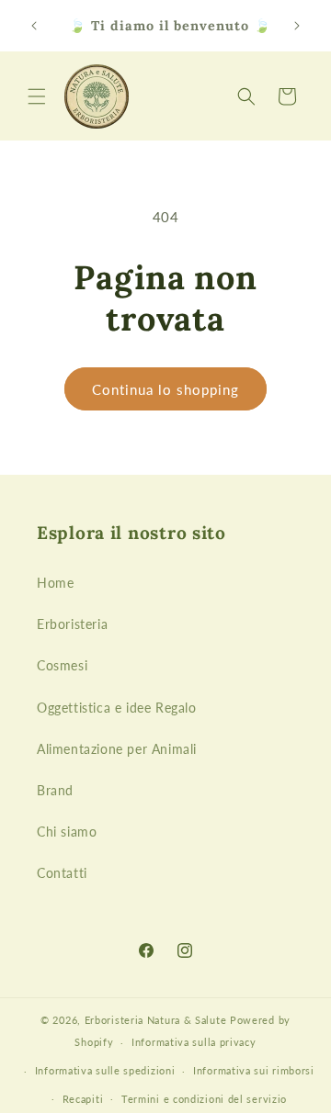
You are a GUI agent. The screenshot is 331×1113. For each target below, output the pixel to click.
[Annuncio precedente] (34, 26)
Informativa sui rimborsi (253, 1070)
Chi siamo (67, 831)
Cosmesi (62, 665)
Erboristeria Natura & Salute (156, 1020)
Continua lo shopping (165, 389)
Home (55, 582)
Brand (55, 790)
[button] (37, 96)
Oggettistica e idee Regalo (117, 707)
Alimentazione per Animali (117, 749)
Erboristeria (72, 624)
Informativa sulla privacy (194, 1042)
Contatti (62, 873)
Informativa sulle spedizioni (105, 1070)
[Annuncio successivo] (297, 26)
